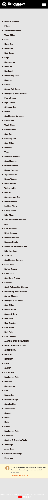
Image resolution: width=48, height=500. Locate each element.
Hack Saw (8, 49)
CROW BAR (9, 373)
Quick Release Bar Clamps (16, 287)
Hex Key (8, 67)
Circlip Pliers (10, 211)
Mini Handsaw (10, 251)
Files (6, 40)
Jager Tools (9, 449)
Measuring (9, 395)
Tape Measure (10, 175)
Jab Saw (8, 256)
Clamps (7, 413)
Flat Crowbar (10, 337)
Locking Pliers (10, 206)
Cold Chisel (9, 143)
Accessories (9, 409)
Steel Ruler (9, 265)
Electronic (8, 458)
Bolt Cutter (9, 53)
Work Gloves (9, 125)
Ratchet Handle (11, 242)
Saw (6, 391)
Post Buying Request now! (19, 475)
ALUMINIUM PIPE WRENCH (16, 341)
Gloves (7, 427)
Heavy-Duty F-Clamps (13, 301)
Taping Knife (10, 188)
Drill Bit (7, 193)
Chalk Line (9, 274)
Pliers (6, 26)
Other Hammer (11, 166)
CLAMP (7, 368)
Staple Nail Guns (12, 89)
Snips (6, 58)
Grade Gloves (10, 130)
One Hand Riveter (12, 278)
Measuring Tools (11, 76)
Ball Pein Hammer (12, 157)
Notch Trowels (10, 179)
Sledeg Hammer (11, 170)
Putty (6, 418)
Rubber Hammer (11, 238)
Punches (8, 148)
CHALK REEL (10, 350)
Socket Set (9, 121)
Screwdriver (9, 62)
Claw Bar (8, 436)
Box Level (8, 71)
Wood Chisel (9, 35)
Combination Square (13, 260)
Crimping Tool (10, 107)
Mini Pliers (9, 215)
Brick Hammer (10, 233)
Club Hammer (10, 229)
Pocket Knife (10, 310)
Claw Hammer (10, 161)
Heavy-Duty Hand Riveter (15, 94)
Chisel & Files (10, 404)
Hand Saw (9, 44)
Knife (6, 422)
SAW (6, 364)
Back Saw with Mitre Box (15, 247)
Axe (6, 224)
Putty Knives (10, 184)
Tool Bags (8, 445)
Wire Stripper (10, 202)
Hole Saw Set (10, 323)
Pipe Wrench (10, 98)
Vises (6, 152)
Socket (7, 85)
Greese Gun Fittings (13, 454)
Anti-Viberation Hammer (15, 220)
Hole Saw (8, 319)
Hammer (8, 382)
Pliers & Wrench (11, 22)
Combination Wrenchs (14, 116)
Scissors (8, 283)
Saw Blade (9, 328)
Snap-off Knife (10, 314)
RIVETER (8, 355)
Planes (7, 112)
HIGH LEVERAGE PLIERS (15, 346)
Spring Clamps (10, 296)
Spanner (8, 80)
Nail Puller (9, 332)
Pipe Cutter (9, 103)
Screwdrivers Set (12, 197)
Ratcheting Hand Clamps (15, 292)
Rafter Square (10, 269)
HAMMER (8, 359)
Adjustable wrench (12, 31)
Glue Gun (8, 134)
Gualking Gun (10, 139)
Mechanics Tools (11, 377)
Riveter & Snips (11, 400)
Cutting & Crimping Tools (15, 440)
